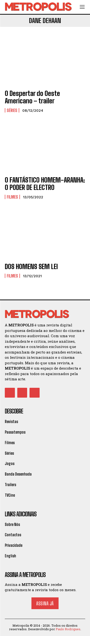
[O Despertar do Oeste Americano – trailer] (45, 61)
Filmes (12, 197)
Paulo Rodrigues (68, 629)
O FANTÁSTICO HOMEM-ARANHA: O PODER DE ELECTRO (45, 183)
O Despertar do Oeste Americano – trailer (32, 97)
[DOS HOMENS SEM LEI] (45, 234)
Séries (12, 110)
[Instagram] (22, 393)
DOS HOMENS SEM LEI (31, 266)
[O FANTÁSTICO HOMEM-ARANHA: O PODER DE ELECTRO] (45, 147)
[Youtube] (35, 393)
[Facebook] (10, 393)
